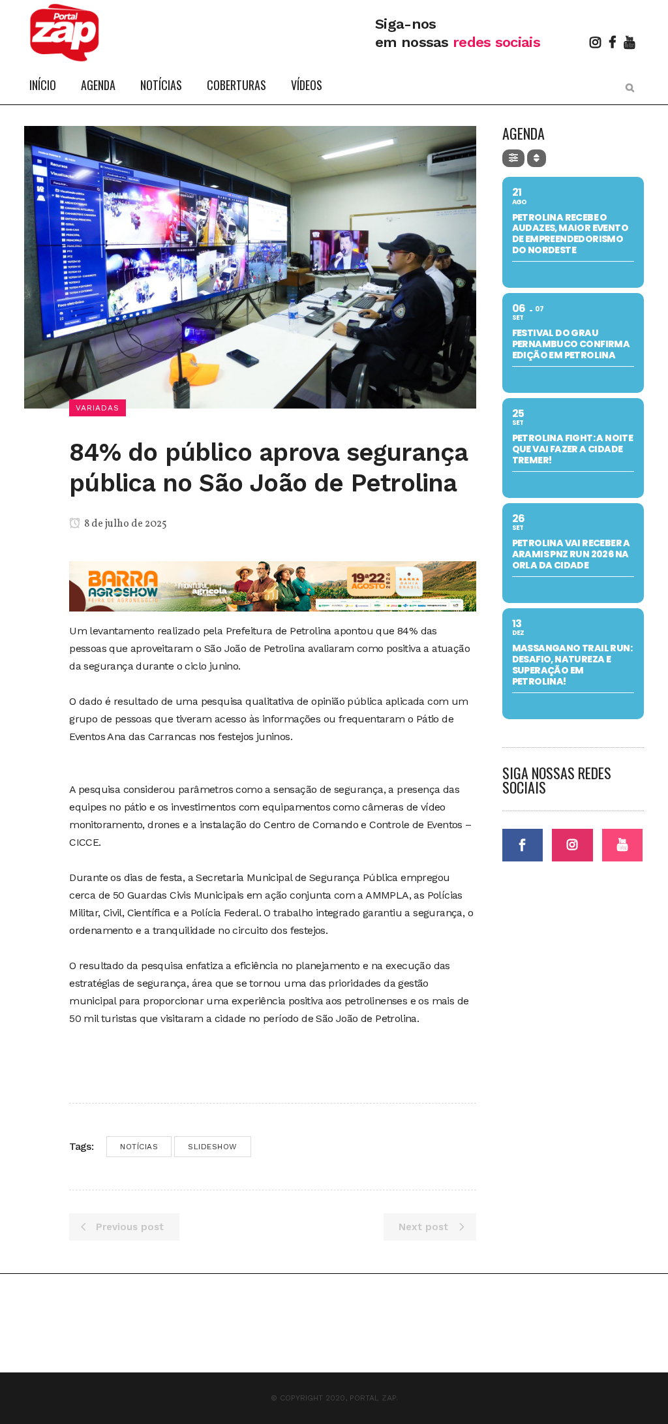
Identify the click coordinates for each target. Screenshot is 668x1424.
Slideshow (212, 1146)
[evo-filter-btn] (513, 158)
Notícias (139, 1146)
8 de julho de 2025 (124, 524)
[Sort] (536, 158)
